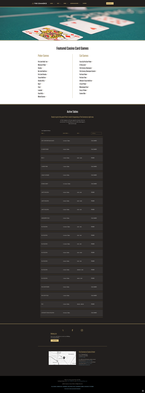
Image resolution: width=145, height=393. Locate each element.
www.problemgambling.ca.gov (81, 381)
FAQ (52, 386)
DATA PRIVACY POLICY (72, 386)
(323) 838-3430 (89, 360)
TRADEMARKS (65, 386)
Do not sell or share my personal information (72, 388)
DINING (65, 3)
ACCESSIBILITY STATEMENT (89, 386)
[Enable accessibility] (143, 391)
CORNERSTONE (59, 386)
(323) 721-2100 (82, 357)
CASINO (51, 3)
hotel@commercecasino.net (84, 364)
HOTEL (58, 3)
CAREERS (54, 386)
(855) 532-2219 (88, 363)
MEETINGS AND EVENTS (74, 3)
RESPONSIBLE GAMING (80, 386)
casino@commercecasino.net (84, 362)
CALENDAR (84, 3)
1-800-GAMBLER (70, 381)
